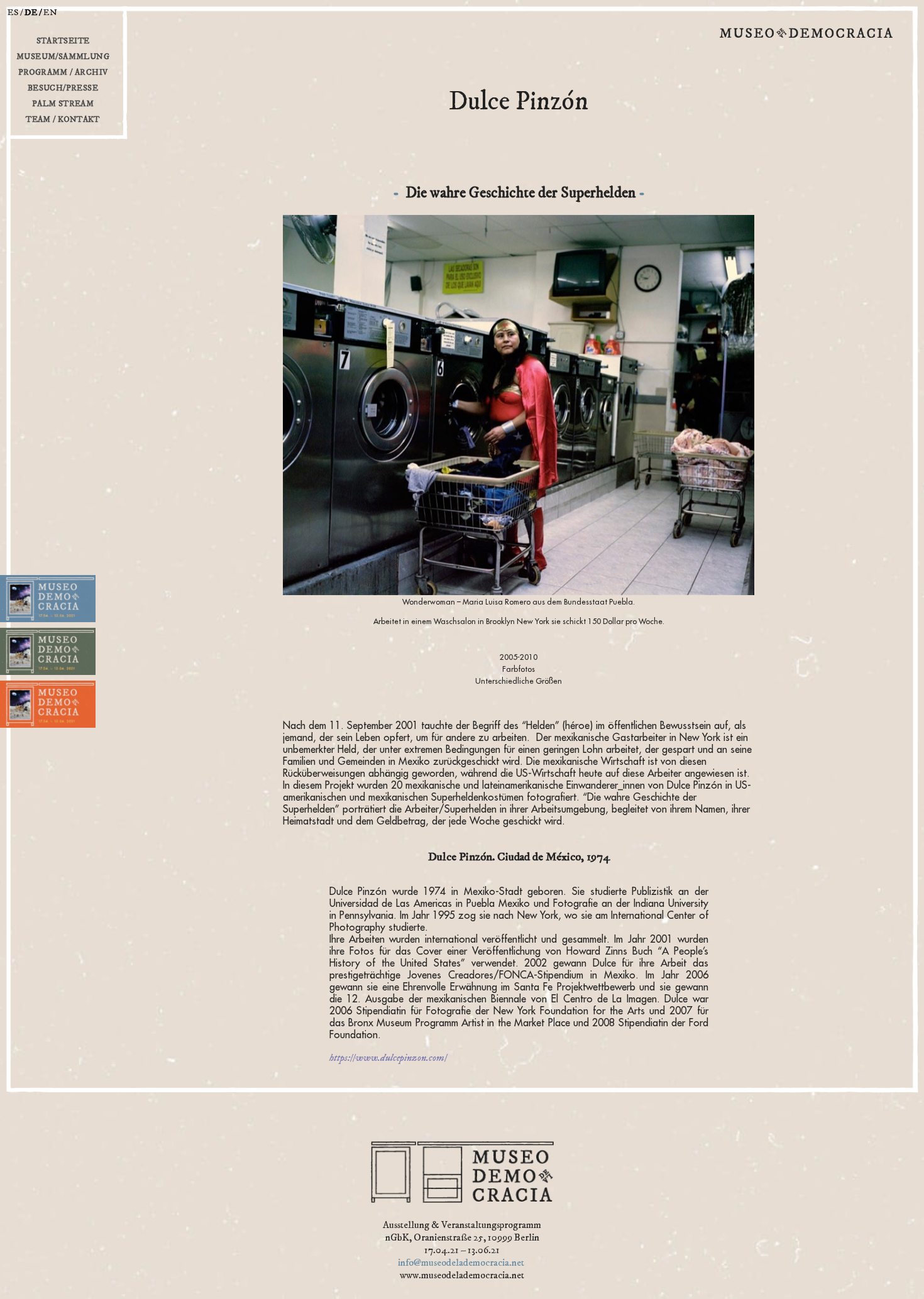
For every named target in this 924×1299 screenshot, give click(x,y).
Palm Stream (63, 104)
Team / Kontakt (63, 119)
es (13, 12)
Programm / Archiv (63, 72)
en (50, 12)
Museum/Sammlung (62, 57)
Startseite (63, 41)
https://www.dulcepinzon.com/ (388, 1057)
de (31, 12)
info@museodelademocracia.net (461, 1262)
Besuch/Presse (63, 88)
